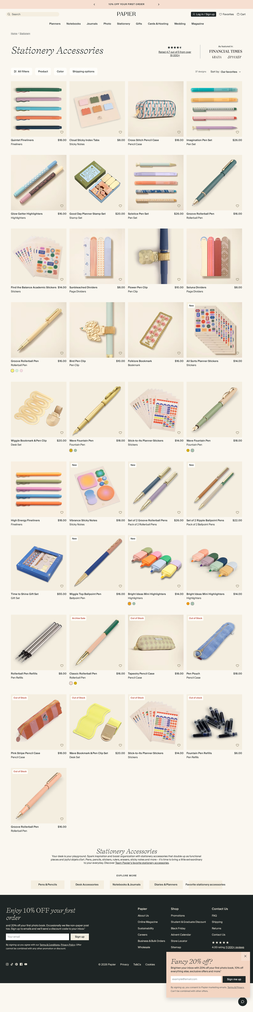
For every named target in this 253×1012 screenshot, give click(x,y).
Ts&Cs (137, 964)
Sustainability (146, 928)
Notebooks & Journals (127, 884)
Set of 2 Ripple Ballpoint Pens (205, 520)
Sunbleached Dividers (83, 287)
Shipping (217, 922)
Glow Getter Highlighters (27, 214)
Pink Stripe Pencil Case (25, 753)
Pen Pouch (193, 674)
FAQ (214, 915)
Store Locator (179, 941)
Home (14, 34)
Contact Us (218, 935)
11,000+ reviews (235, 947)
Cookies (150, 964)
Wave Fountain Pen (81, 441)
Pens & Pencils (47, 884)
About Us (143, 915)
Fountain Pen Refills (199, 753)
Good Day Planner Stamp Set (87, 214)
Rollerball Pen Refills (24, 674)
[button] (245, 956)
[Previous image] (15, 109)
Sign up (79, 937)
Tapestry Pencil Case (141, 674)
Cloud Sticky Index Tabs (84, 140)
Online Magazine (148, 922)
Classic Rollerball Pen (83, 674)
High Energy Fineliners (25, 520)
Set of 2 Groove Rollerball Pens (147, 520)
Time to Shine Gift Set (25, 594)
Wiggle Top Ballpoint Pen (85, 594)
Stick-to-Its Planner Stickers (145, 441)
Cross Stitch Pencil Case (143, 140)
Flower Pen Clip (138, 287)
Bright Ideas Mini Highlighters (147, 594)
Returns (216, 928)
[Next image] (62, 109)
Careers (142, 935)
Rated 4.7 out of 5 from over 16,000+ (175, 54)
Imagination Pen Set (199, 140)
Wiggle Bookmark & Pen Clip (29, 441)
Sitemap (176, 947)
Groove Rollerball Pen (200, 214)
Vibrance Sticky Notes (83, 520)
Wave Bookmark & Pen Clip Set (88, 753)
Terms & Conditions (50, 945)
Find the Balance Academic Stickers (33, 287)
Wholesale (144, 947)
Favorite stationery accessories (205, 884)
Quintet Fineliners (22, 140)
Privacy (124, 964)
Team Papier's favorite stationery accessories (142, 863)
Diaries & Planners (165, 884)
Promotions (178, 915)
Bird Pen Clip (77, 361)
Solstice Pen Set (138, 214)
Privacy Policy (68, 945)
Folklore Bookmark (140, 361)
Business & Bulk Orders (151, 941)
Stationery (25, 34)
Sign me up (234, 979)
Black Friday (178, 928)
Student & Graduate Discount (188, 922)
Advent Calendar (181, 935)
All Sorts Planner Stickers (202, 361)
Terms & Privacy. (235, 987)
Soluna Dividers (196, 287)
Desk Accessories (87, 884)
